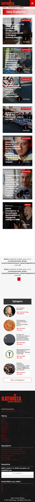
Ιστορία (3, 432)
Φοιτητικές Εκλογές (7, 455)
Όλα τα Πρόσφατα (17, 380)
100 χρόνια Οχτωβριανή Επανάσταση (13, 451)
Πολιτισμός (5, 424)
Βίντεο (3, 435)
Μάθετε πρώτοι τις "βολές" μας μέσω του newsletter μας (15, 469)
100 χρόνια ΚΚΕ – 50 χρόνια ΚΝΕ (11, 449)
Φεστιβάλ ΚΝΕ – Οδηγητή (9, 460)
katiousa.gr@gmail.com (9, 411)
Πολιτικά (4, 422)
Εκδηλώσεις (5, 439)
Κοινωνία (4, 426)
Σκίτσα (3, 437)
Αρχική (3, 419)
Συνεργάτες (5, 441)
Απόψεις (4, 430)
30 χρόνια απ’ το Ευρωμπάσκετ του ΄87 (13, 453)
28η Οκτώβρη (5, 457)
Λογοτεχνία (4, 428)
